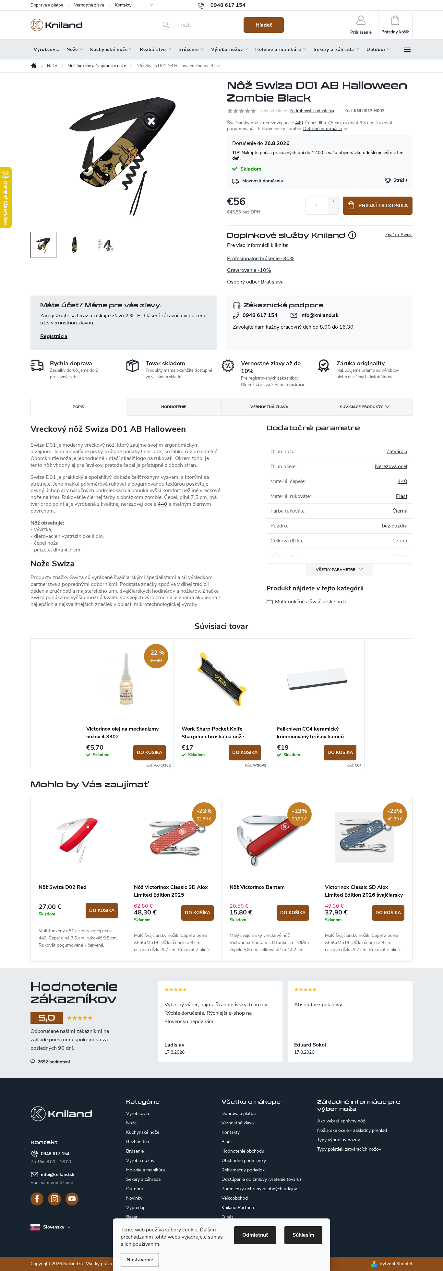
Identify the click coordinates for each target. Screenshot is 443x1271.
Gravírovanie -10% (249, 270)
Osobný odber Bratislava (255, 281)
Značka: (399, 235)
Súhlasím (303, 1235)
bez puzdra (394, 525)
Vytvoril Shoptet (396, 1264)
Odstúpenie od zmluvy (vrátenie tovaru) (261, 1179)
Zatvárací (397, 451)
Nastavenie (139, 1259)
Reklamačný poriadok (243, 1170)
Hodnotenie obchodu (243, 1151)
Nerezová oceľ (391, 466)
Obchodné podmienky (244, 1160)
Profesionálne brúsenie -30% (260, 258)
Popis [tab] (78, 406)
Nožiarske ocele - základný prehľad (352, 1130)
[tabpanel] (126, 704)
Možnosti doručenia (262, 181)
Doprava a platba (46, 5)
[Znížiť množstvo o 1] (333, 210)
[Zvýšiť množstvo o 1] (333, 201)
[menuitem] (46, 50)
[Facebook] (36, 1198)
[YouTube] (72, 1198)
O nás (227, 1217)
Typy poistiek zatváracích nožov (349, 1149)
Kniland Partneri (238, 1207)
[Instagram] (54, 1198)
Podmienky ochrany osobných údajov (259, 1189)
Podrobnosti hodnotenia (312, 111)
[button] (78, 926)
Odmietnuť (255, 1235)
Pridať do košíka (383, 205)
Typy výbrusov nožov (338, 1140)
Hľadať (264, 25)
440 (299, 123)
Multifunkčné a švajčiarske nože (311, 601)
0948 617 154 (260, 315)
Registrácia (53, 336)
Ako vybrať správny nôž (341, 1121)
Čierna (399, 510)
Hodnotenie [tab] (173, 406)
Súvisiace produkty (361, 406)
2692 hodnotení (53, 1062)
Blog (226, 1142)
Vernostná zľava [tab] (269, 406)
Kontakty (123, 5)
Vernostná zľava (89, 5)
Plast (401, 496)
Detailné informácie (322, 129)
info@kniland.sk (319, 315)
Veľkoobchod (235, 1198)
